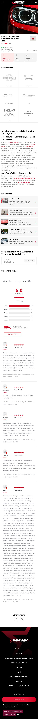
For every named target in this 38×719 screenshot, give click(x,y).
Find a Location (19, 699)
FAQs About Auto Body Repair (19, 677)
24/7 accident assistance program (24, 178)
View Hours (8, 47)
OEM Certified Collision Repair (19, 686)
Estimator (6, 259)
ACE (19, 672)
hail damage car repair (24, 182)
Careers (19, 667)
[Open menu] (2, 2)
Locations (19, 681)
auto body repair (14, 142)
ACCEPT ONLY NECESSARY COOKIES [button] (13, 711)
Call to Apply (29, 260)
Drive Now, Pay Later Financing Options (19, 658)
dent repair (29, 146)
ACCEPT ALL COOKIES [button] (9, 714)
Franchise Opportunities (19, 663)
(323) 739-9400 (32, 51)
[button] (18, 714)
